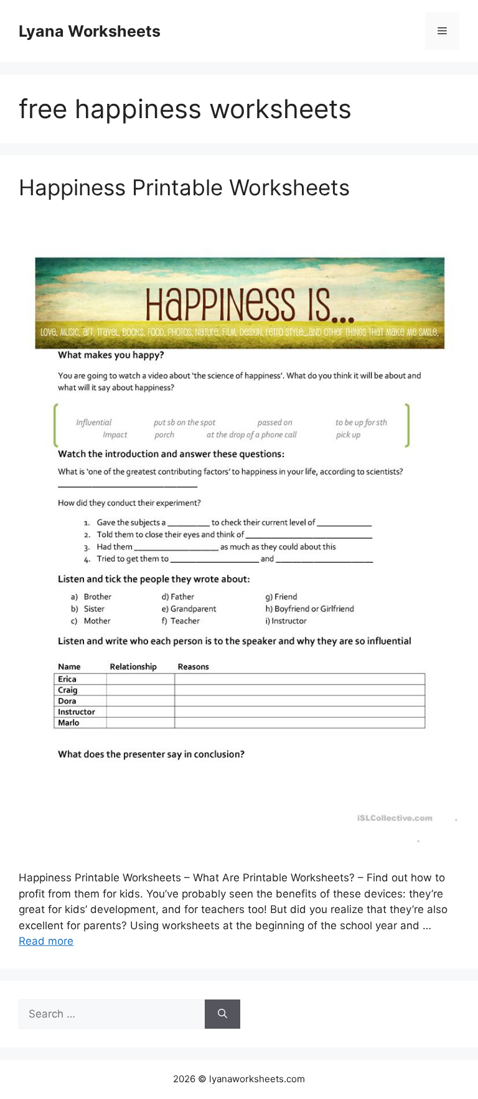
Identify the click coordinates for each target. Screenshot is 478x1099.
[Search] (222, 1014)
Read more (46, 941)
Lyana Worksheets (90, 31)
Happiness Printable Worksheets (184, 187)
